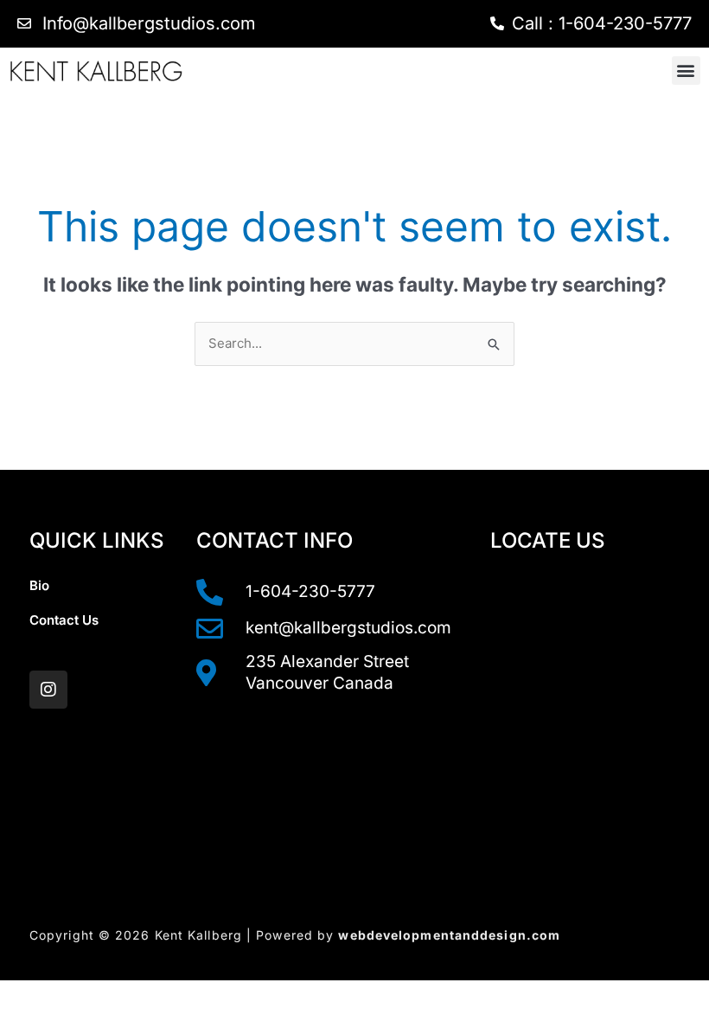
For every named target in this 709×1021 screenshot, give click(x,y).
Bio (39, 585)
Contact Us (64, 620)
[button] (686, 70)
